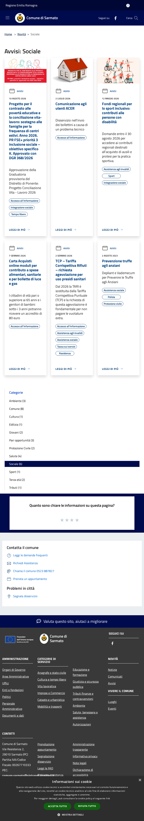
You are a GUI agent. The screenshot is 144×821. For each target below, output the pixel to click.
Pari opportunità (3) (21, 440)
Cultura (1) (16, 416)
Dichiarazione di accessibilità (83, 772)
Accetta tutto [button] (57, 806)
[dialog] (72, 798)
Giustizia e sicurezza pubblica (86, 684)
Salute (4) (15, 456)
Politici (6, 696)
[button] (72, 814)
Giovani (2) (16, 432)
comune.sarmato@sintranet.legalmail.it (28, 775)
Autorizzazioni (82, 724)
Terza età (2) (17, 479)
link (108, 798)
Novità (21, 34)
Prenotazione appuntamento (47, 747)
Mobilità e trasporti (50, 706)
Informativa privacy (85, 756)
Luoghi (112, 702)
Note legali (79, 763)
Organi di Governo (13, 669)
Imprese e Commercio (51, 693)
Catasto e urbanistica (51, 699)
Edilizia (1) (15, 424)
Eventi (112, 708)
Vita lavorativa (47, 686)
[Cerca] (136, 18)
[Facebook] (114, 17)
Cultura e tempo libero (52, 679)
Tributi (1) (15, 487)
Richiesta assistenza (50, 775)
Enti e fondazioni (13, 690)
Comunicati (115, 676)
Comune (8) (16, 408)
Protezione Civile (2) (21, 448)
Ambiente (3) (17, 401)
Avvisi (20, 91)
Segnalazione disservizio (46, 759)
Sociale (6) (15, 464)
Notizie (112, 669)
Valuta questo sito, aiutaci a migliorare (75, 621)
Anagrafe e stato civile (52, 672)
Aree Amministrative (15, 676)
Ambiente (79, 705)
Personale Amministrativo (12, 706)
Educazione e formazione (81, 672)
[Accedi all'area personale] (128, 5)
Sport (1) (14, 472)
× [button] (139, 780)
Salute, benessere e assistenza (85, 715)
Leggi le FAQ (45, 768)
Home (8, 34)
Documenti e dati (13, 715)
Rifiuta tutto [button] (87, 806)
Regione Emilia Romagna (21, 5)
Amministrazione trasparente (83, 747)
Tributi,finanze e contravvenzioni (83, 696)
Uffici (5, 683)
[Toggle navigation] (7, 17)
